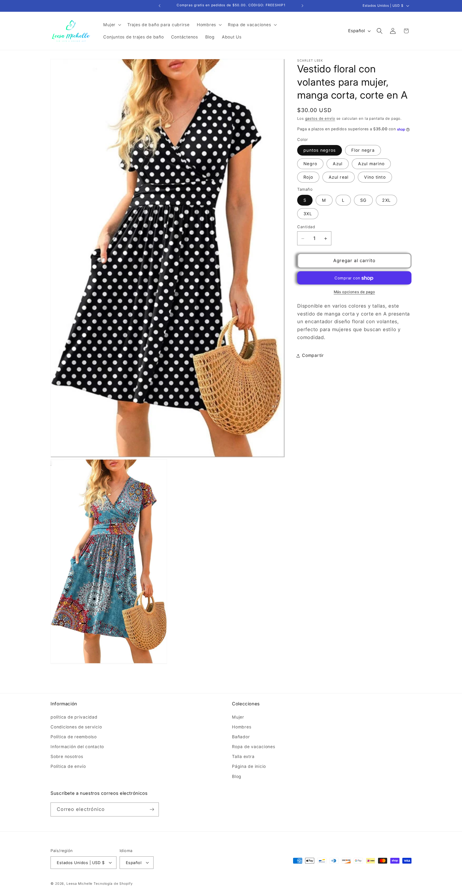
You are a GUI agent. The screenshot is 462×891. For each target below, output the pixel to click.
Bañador (241, 736)
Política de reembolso (74, 736)
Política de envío (68, 766)
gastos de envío (320, 118)
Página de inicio (249, 766)
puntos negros (319, 150)
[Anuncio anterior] (159, 6)
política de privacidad (74, 716)
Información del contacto (77, 746)
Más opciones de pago (354, 292)
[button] (112, 25)
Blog (236, 776)
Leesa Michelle (79, 883)
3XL (307, 213)
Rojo (308, 177)
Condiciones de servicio (76, 726)
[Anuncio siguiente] (302, 6)
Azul (337, 163)
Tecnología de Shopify (113, 883)
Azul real (338, 177)
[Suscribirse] (152, 809)
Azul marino (371, 163)
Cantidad (306, 227)
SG (363, 200)
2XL (386, 200)
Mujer (238, 716)
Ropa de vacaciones (253, 746)
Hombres (241, 726)
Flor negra (363, 150)
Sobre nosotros (67, 756)
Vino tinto (375, 177)
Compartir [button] (313, 355)
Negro (310, 163)
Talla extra (243, 756)
